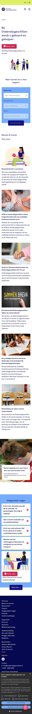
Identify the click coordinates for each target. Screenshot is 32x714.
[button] (16, 711)
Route (4, 652)
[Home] (9, 9)
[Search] (25, 9)
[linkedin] (3, 659)
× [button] (30, 674)
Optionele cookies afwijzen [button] (16, 707)
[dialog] (16, 693)
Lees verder (16, 692)
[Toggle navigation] (29, 9)
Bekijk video (10, 46)
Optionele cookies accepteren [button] (16, 703)
